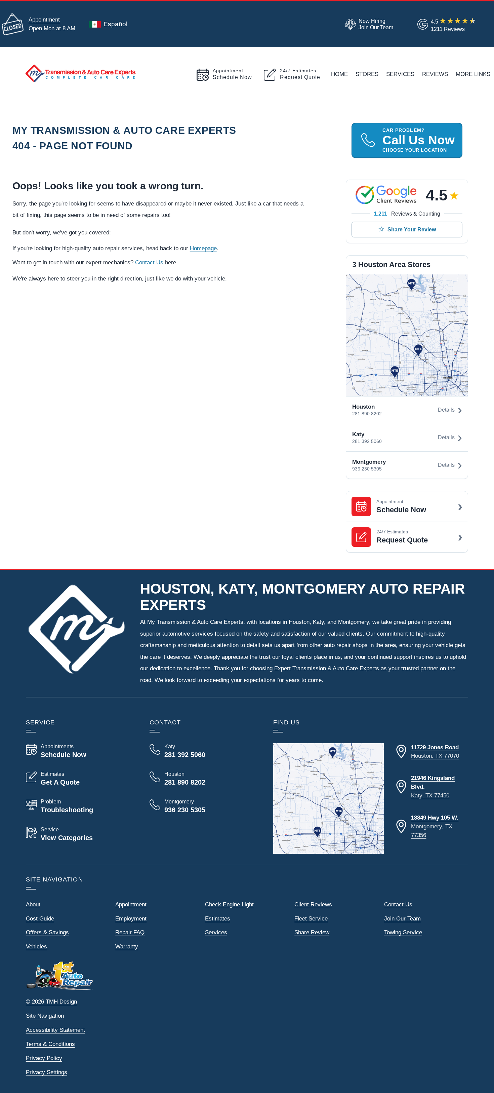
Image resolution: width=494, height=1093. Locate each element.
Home (339, 74)
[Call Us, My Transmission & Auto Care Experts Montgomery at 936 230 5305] (203, 806)
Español (115, 24)
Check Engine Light (229, 904)
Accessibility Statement (55, 1029)
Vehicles (36, 946)
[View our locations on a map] (328, 798)
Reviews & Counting (407, 214)
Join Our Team (402, 918)
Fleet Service (311, 918)
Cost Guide (40, 918)
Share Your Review (411, 229)
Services (400, 74)
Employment (131, 918)
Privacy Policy (44, 1058)
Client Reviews (313, 904)
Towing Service (403, 932)
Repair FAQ (130, 932)
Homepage (203, 248)
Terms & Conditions (50, 1044)
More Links (473, 74)
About (33, 904)
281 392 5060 (367, 441)
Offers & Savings (47, 932)
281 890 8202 (367, 413)
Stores (367, 74)
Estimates (217, 918)
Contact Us (149, 262)
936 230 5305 (367, 469)
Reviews (435, 74)
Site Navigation (45, 1015)
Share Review (311, 932)
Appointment (44, 19)
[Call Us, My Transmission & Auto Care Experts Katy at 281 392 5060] (203, 751)
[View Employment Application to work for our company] (368, 24)
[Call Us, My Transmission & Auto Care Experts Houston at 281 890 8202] (203, 778)
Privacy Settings (46, 1072)
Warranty (126, 946)
